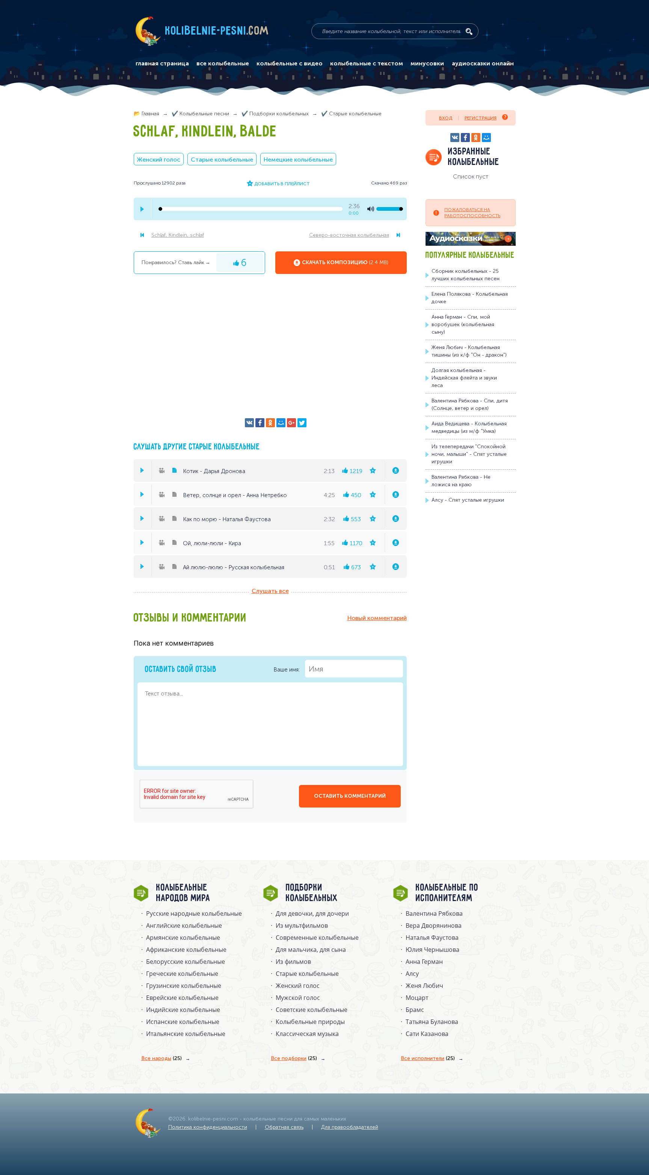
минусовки (427, 63)
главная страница (162, 63)
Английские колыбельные (184, 925)
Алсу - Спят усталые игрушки (468, 500)
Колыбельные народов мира (183, 893)
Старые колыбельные (222, 159)
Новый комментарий (377, 618)
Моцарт (417, 998)
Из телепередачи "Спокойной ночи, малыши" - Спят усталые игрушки (469, 454)
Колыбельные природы (310, 1022)
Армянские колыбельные (183, 937)
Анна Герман (424, 961)
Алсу (412, 973)
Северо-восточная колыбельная (349, 235)
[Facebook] (259, 422)
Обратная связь (284, 1127)
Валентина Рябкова (434, 913)
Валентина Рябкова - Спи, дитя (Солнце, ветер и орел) (470, 404)
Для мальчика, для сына (311, 949)
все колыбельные (222, 63)
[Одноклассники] (270, 422)
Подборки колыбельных (312, 893)
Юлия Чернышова (432, 949)
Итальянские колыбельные (185, 1034)
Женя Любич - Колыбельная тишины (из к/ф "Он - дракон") (469, 351)
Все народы (161, 1058)
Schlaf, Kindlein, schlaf (177, 235)
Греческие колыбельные (182, 973)
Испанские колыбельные (182, 1022)
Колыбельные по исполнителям (447, 893)
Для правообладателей (349, 1127)
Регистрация (481, 118)
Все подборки (294, 1058)
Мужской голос (298, 998)
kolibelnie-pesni (217, 31)
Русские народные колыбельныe (194, 913)
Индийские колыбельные (183, 1010)
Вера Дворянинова (434, 925)
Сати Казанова (427, 1034)
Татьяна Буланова (432, 1022)
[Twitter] (301, 422)
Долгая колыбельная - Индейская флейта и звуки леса (464, 378)
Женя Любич (424, 985)
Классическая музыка (307, 1034)
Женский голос (158, 159)
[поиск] (469, 31)
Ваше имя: (287, 669)
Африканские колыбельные (186, 949)
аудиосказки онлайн (483, 63)
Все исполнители (428, 1058)
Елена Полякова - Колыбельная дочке (470, 298)
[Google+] (291, 422)
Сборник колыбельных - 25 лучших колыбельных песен (466, 275)
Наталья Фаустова (432, 937)
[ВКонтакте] (249, 422)
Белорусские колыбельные (185, 961)
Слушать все (270, 590)
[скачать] (395, 470)
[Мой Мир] (280, 422)
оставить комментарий (350, 796)
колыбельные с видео (290, 63)
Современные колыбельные (317, 937)
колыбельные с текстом (366, 63)
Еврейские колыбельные (182, 998)
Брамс (415, 1010)
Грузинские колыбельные (183, 985)
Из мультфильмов (302, 925)
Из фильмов (293, 961)
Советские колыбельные (311, 1010)
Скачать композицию (345, 262)
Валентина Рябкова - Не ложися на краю (461, 481)
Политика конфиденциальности (207, 1127)
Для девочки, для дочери (312, 913)
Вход (445, 118)
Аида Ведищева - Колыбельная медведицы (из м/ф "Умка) (469, 427)
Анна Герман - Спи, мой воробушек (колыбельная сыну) (463, 324)
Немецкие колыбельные (298, 159)
